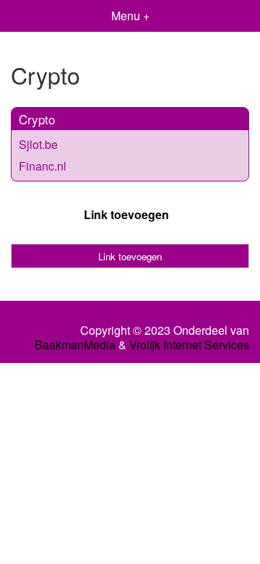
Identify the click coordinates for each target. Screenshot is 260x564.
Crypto (37, 119)
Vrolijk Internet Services (189, 345)
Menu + (130, 15)
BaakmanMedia (75, 345)
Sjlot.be (38, 144)
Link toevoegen (126, 214)
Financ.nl (42, 166)
